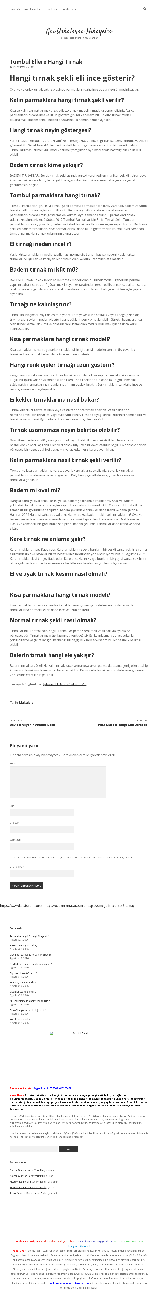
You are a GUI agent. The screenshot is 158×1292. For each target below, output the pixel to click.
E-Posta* (14, 822)
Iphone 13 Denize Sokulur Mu (64, 684)
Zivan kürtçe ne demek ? (23, 991)
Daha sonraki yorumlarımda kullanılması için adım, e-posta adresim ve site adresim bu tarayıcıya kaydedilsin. (73, 857)
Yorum (13, 763)
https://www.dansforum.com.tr (22, 905)
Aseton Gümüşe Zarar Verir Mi (26, 1170)
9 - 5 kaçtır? (17, 866)
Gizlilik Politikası (33, 9)
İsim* (13, 805)
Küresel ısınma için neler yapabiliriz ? (30, 1001)
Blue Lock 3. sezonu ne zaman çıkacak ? (31, 954)
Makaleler (27, 702)
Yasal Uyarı (52, 9)
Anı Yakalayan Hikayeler (79, 31)
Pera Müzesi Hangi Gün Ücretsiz (123, 725)
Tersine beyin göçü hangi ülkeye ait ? (29, 936)
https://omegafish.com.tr (104, 905)
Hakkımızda (69, 9)
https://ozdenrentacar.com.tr (65, 905)
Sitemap (129, 905)
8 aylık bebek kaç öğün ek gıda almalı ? (31, 964)
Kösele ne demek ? (20, 1019)
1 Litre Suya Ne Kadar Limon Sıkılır (28, 1193)
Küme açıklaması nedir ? (23, 982)
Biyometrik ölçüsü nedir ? (23, 973)
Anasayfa (15, 9)
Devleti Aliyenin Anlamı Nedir (32, 725)
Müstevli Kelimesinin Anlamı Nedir (28, 1181)
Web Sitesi (15, 839)
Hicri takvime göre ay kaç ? (24, 945)
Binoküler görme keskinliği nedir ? (28, 1010)
